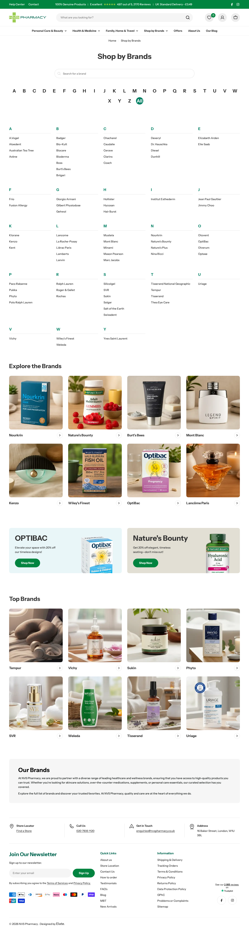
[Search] (188, 17)
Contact (33, 4)
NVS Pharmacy (28, 924)
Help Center (17, 4)
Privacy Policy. (82, 883)
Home (112, 40)
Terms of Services (57, 883)
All (140, 101)
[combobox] (124, 17)
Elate (60, 924)
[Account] (222, 17)
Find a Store (24, 831)
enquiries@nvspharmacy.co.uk (155, 831)
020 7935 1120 (85, 831)
